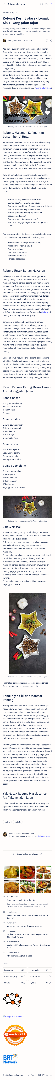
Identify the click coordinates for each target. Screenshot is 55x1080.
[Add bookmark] (47, 40)
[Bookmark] (51, 4)
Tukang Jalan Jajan (17, 4)
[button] (48, 868)
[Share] (51, 40)
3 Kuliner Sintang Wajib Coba (19, 956)
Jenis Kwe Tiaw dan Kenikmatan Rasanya (24, 926)
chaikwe (44, 312)
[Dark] (46, 4)
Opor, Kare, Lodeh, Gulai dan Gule (22, 900)
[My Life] (7, 822)
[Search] (41, 4)
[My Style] (18, 822)
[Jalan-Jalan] (12, 922)
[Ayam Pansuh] (13, 941)
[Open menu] (4, 4)
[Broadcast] (12, 931)
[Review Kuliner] (14, 952)
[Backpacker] (12, 912)
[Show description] (44, 836)
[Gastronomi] (13, 896)
